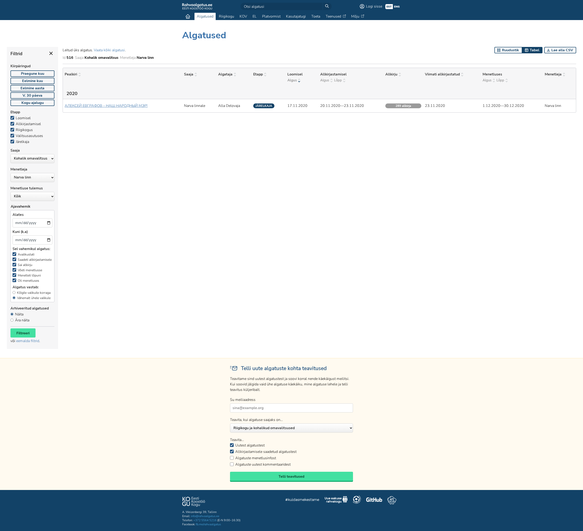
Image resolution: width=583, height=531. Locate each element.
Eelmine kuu (32, 80)
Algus (292, 80)
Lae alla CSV (562, 50)
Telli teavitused (291, 476)
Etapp (258, 74)
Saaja (188, 74)
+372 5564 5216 (205, 520)
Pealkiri (71, 74)
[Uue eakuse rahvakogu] (336, 500)
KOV (243, 16)
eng (397, 6)
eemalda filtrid (27, 340)
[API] (391, 500)
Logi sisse (374, 6)
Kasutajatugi (296, 16)
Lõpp (338, 80)
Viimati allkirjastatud (442, 74)
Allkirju (391, 74)
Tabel (534, 50)
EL (255, 16)
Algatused (205, 16)
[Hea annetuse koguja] (357, 500)
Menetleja (553, 74)
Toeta (315, 16)
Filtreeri (23, 333)
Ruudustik (510, 50)
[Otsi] (327, 6)
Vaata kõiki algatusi (109, 50)
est (389, 6)
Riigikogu (226, 16)
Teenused (333, 16)
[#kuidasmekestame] (302, 500)
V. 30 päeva (32, 95)
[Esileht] (188, 16)
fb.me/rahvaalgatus (208, 524)
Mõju (355, 16)
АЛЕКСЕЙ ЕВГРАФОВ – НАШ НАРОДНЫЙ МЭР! (106, 105)
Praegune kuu (32, 73)
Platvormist (271, 16)
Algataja (225, 74)
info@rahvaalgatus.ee (205, 516)
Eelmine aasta (32, 88)
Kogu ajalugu (32, 102)
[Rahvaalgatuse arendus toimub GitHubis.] (374, 500)
